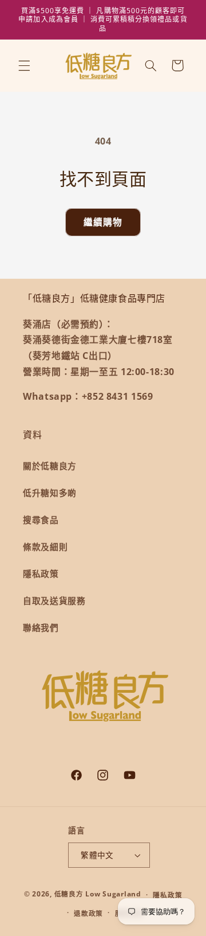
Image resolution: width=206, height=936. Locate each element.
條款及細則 (45, 546)
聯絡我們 (41, 627)
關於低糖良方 (50, 465)
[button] (24, 65)
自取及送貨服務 (54, 600)
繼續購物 (103, 222)
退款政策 (88, 913)
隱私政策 (41, 573)
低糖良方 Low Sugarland (97, 894)
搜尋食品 (41, 519)
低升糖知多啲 (50, 492)
